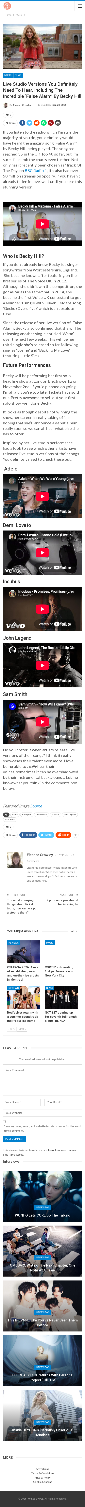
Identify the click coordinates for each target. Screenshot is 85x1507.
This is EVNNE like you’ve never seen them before (42, 1322)
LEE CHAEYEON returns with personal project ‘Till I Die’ (42, 1377)
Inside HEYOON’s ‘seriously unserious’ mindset (42, 1432)
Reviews (13, 942)
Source (36, 806)
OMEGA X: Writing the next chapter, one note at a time (42, 1267)
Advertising (42, 1469)
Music (7, 75)
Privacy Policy (43, 1477)
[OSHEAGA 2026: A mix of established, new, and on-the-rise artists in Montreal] (23, 951)
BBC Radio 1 (36, 170)
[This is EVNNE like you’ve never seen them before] (42, 1306)
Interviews (42, 1207)
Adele (15, 815)
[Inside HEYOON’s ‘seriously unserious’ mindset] (42, 1415)
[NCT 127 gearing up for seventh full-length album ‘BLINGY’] (61, 997)
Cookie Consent (42, 1481)
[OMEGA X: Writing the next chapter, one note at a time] (42, 1251)
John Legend (70, 815)
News (18, 75)
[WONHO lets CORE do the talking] (42, 1196)
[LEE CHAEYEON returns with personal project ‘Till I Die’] (42, 1361)
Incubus (55, 815)
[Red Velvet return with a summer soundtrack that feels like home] (23, 997)
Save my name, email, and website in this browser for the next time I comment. (42, 1128)
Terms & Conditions (42, 1473)
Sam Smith (10, 819)
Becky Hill (26, 815)
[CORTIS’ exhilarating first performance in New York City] (61, 951)
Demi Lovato (41, 815)
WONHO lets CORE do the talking (42, 1215)
